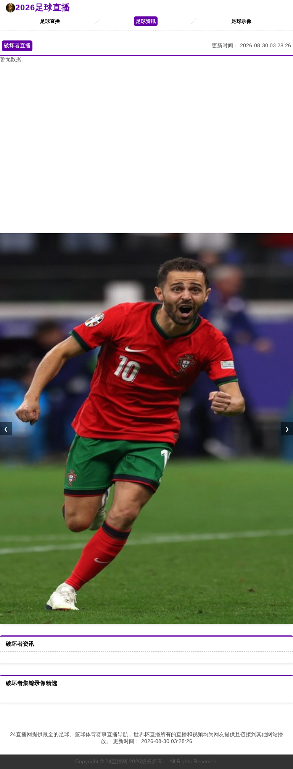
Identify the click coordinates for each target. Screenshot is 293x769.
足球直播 (50, 21)
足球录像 (241, 21)
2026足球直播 (42, 7)
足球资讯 (146, 21)
